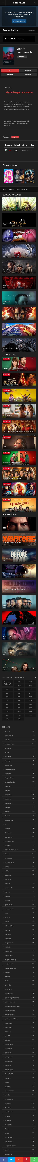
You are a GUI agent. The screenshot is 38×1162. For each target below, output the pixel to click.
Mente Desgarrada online (19, 92)
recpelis (7, 1086)
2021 (19, 689)
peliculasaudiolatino (11, 1019)
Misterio (7, 972)
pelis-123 (8, 1031)
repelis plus (9, 1099)
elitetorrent (8, 875)
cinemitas (8, 795)
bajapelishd (8, 765)
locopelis (8, 938)
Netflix (7, 981)
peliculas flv (9, 993)
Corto (7, 824)
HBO (6, 913)
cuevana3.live (9, 841)
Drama (7, 866)
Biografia (8, 773)
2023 (30, 685)
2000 (7, 715)
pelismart (8, 1053)
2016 (7, 697)
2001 (30, 711)
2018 (19, 693)
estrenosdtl (8, 888)
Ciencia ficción (10, 782)
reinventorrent (9, 1091)
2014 (30, 697)
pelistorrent (9, 1069)
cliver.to (7, 811)
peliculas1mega (10, 1014)
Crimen (7, 828)
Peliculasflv (8, 1023)
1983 (19, 719)
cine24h (7, 790)
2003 (7, 711)
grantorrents (9, 909)
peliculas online (10, 1002)
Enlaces (28, 70)
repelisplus (8, 1112)
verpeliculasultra (10, 1146)
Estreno (7, 883)
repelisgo (8, 1108)
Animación (8, 748)
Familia (7, 892)
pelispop (8, 1065)
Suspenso (8, 1124)
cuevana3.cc (9, 837)
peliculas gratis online (12, 998)
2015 (19, 697)
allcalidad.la (22, 56)
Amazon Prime (10, 744)
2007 (7, 708)
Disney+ (7, 854)
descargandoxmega (11, 850)
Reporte (28, 74)
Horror (7, 921)
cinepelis (8, 799)
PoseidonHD (9, 1074)
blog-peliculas (9, 778)
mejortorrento (9, 964)
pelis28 (7, 1040)
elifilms (7, 871)
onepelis (8, 985)
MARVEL (7, 947)
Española (8, 879)
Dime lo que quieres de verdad (8, 683)
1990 (7, 719)
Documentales (9, 862)
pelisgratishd (9, 1044)
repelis (7, 1095)
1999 (19, 715)
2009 (19, 704)
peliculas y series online (12, 1006)
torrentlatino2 (9, 1137)
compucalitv (9, 820)
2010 (7, 704)
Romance (8, 1120)
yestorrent (8, 1154)
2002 (19, 711)
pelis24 (7, 1036)
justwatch (8, 930)
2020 (30, 689)
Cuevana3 (8, 833)
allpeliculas (8, 740)
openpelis (8, 989)
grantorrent (8, 905)
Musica (7, 976)
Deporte (7, 845)
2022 (7, 689)
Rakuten (7, 1078)
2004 (30, 708)
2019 (7, 693)
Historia (7, 917)
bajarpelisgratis (10, 769)
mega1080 (8, 951)
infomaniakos (9, 926)
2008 (30, 704)
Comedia (8, 816)
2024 (19, 685)
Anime (7, 752)
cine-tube (8, 786)
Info (10, 70)
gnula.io (7, 900)
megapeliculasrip (10, 959)
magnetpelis (9, 943)
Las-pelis (8, 934)
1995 (30, 715)
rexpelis (7, 1116)
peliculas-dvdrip (10, 1010)
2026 (19, 682)
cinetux (7, 807)
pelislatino (8, 1048)
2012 (19, 700)
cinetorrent (8, 803)
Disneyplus (8, 858)
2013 (7, 700)
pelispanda (8, 1057)
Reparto (10, 74)
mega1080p (9, 955)
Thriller (7, 1133)
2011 (30, 700)
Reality (7, 1082)
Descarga (15, 137)
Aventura (8, 757)
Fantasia (7, 896)
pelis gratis (8, 1027)
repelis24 (8, 1103)
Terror (7, 1129)
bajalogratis (9, 761)
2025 (30, 682)
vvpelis (7, 1150)
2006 (19, 708)
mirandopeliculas (10, 968)
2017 (30, 693)
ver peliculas (9, 1141)
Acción (7, 731)
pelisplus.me (9, 1061)
